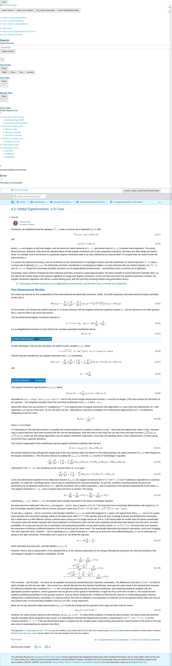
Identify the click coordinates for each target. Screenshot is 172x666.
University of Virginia (27, 224)
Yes (39, 647)
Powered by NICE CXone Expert (48, 657)
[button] (9, 154)
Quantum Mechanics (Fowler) (92, 202)
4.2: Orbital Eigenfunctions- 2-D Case (37, 630)
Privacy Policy (58, 662)
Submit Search (8, 51)
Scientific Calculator (13, 135)
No (49, 647)
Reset (4, 68)
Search (15, 197)
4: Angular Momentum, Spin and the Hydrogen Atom (135, 202)
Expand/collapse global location (159, 201)
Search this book (7, 43)
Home (23, 202)
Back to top (15, 639)
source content (31, 633)
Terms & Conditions (73, 662)
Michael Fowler (25, 222)
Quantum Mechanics (63, 202)
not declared (115, 630)
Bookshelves (40, 202)
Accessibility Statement (91, 662)
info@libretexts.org (138, 662)
